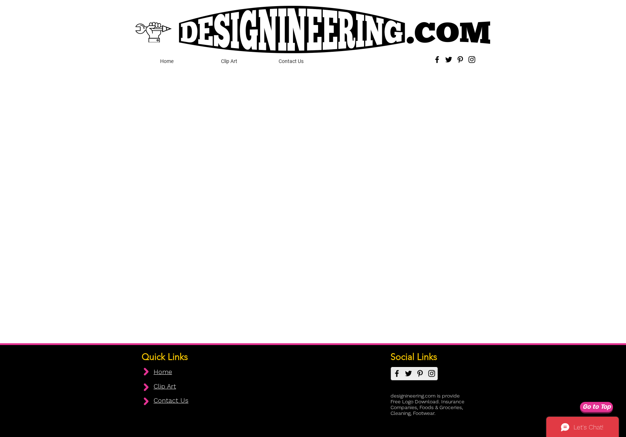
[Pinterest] (460, 59)
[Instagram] (471, 59)
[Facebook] (437, 59)
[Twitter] (448, 59)
